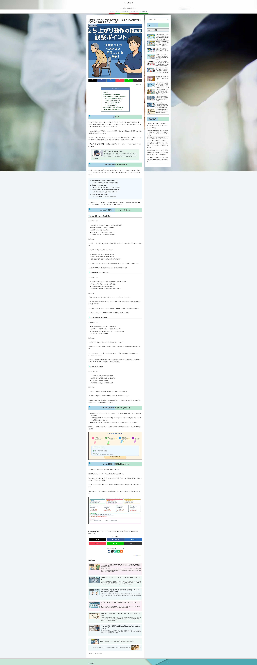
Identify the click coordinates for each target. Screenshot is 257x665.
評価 (94, 533)
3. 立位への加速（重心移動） (113, 102)
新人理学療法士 (121, 531)
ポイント (99, 531)
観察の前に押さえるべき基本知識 (112, 94)
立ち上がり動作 (135, 531)
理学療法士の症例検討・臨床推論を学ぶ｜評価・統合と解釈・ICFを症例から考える (157, 133)
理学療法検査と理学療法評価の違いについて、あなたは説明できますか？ (157, 139)
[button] (137, 80)
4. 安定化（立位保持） (111, 105)
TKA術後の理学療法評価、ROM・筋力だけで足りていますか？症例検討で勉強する (157, 145)
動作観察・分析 (93, 531)
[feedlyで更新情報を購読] (118, 551)
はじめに (106, 92)
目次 (113, 88)
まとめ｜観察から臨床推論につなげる (113, 109)
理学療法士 (128, 531)
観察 (90, 533)
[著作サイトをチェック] (109, 551)
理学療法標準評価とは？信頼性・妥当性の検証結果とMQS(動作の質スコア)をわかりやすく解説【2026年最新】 (157, 152)
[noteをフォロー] (115, 551)
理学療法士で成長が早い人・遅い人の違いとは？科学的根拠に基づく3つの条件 (157, 160)
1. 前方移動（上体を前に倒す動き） (114, 98)
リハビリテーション (112, 531)
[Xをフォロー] (112, 551)
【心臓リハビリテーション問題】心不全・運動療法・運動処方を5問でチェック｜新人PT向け (157, 126)
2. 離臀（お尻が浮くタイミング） (114, 100)
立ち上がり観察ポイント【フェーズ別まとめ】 (115, 96)
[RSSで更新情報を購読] (121, 551)
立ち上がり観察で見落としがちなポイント (114, 107)
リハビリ (105, 531)
